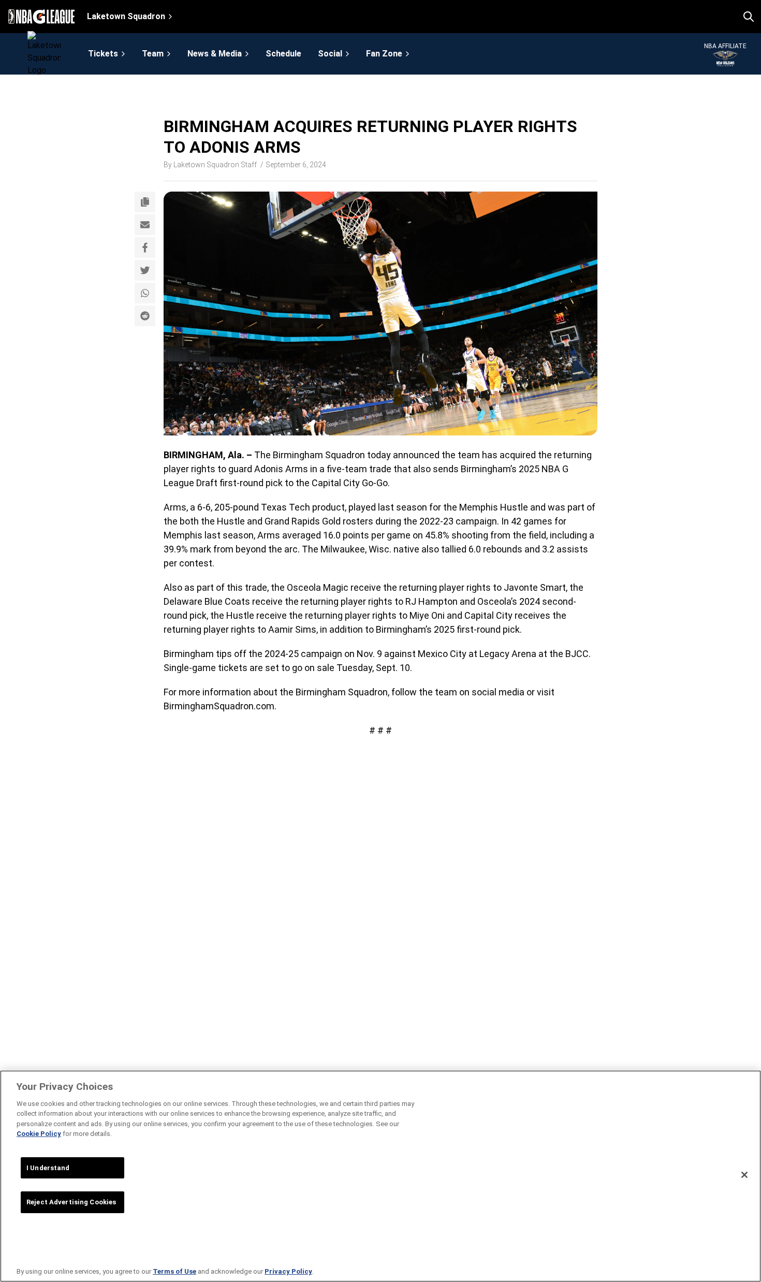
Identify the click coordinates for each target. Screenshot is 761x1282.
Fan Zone (384, 54)
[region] (380, 1176)
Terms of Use (174, 1271)
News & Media (214, 54)
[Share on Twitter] (145, 270)
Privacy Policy (288, 1271)
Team (153, 54)
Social (330, 54)
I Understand (48, 1168)
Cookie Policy (39, 1134)
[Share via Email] (145, 224)
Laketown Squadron (126, 16)
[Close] (744, 1174)
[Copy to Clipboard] (145, 202)
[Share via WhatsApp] (145, 293)
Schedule (283, 54)
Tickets (103, 54)
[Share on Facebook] (145, 247)
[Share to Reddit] (145, 315)
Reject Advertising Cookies (71, 1202)
